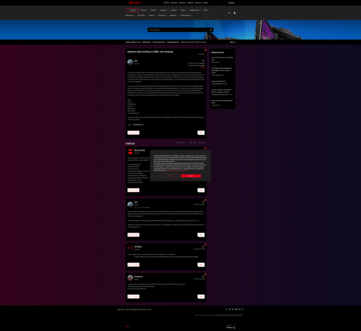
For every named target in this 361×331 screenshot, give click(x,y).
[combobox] (180, 30)
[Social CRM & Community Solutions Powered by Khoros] (231, 327)
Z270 (214, 105)
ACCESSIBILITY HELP (144, 310)
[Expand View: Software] (157, 10)
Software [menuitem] (153, 10)
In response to (143, 207)
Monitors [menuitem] (151, 15)
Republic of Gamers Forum (133, 42)
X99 (213, 62)
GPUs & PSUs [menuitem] (141, 15)
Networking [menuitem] (173, 15)
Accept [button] (191, 176)
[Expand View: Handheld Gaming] (200, 10)
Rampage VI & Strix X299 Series (220, 94)
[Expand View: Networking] (177, 15)
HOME (127, 310)
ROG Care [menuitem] (143, 10)
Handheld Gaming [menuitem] (194, 10)
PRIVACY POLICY (211, 315)
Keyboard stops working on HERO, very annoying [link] (193, 42)
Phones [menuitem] (206, 10)
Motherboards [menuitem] (129, 15)
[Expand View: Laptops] (187, 10)
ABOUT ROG (120, 310)
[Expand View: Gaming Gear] (167, 15)
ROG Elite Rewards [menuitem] (185, 15)
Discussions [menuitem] (163, 10)
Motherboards (147, 42)
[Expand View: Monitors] (155, 15)
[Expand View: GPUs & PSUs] (146, 15)
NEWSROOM (133, 310)
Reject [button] (170, 176)
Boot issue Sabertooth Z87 (218, 81)
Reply (201, 133)
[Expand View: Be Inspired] (138, 10)
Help (229, 13)
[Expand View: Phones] (209, 10)
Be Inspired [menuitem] (133, 10)
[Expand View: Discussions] (168, 10)
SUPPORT (205, 3)
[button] (130, 133)
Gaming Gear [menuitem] (162, 15)
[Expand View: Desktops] (178, 10)
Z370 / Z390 (215, 75)
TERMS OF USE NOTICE (200, 315)
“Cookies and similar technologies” (176, 170)
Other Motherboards (173, 42)
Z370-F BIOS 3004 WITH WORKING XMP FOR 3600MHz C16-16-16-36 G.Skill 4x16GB (221, 71)
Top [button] (129, 326)
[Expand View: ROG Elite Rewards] (191, 15)
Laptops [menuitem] (183, 10)
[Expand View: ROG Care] (147, 10)
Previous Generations (159, 42)
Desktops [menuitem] (173, 10)
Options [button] (232, 42)
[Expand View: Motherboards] (134, 15)
